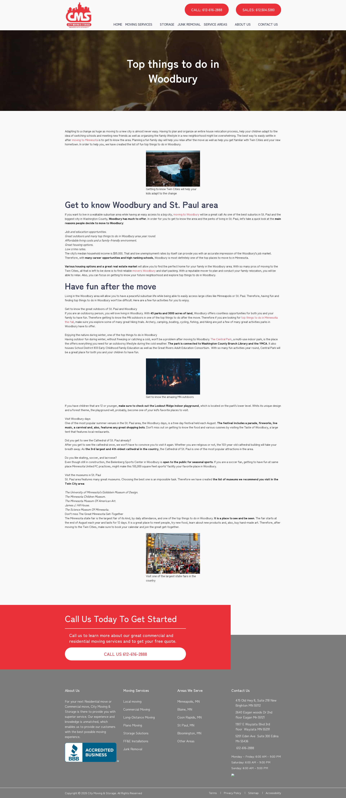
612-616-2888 (245, 747)
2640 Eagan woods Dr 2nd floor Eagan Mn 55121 (254, 714)
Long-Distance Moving (139, 717)
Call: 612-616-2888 (206, 9)
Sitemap (255, 793)
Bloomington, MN (189, 733)
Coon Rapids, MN (189, 717)
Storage (167, 24)
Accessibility (273, 793)
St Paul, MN (185, 725)
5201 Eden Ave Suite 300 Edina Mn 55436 (257, 738)
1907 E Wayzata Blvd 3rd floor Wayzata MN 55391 (253, 726)
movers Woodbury (144, 270)
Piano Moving (132, 725)
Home (118, 24)
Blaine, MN (184, 709)
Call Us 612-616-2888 (125, 654)
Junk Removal (189, 24)
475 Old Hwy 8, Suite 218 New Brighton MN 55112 (256, 702)
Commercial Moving (136, 709)
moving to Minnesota (85, 140)
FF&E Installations (135, 741)
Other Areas (185, 741)
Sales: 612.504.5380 (258, 9)
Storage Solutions (135, 733)
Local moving (132, 701)
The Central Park (221, 339)
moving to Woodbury (186, 214)
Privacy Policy (234, 793)
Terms (215, 793)
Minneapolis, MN (188, 701)
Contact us (268, 24)
